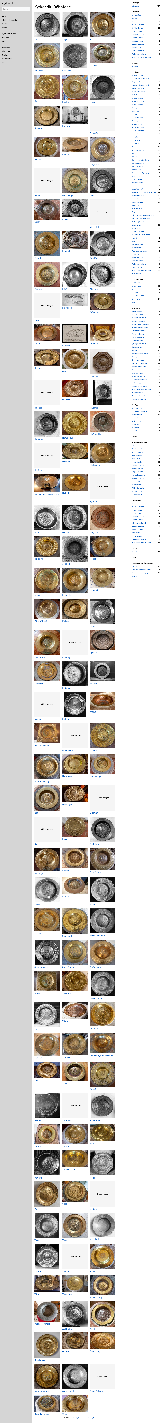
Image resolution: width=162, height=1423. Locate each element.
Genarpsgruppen (138, 147)
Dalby (37, 196)
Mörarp (93, 750)
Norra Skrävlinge (42, 781)
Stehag (37, 934)
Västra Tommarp (42, 1324)
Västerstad (67, 1294)
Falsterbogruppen (138, 131)
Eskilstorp (94, 227)
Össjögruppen (137, 212)
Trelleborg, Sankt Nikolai (101, 1056)
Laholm (93, 626)
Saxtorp (65, 870)
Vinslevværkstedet (138, 396)
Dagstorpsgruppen (138, 127)
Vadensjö (66, 1120)
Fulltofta (66, 345)
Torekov (38, 1058)
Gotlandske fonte (138, 150)
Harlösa (38, 470)
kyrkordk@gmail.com (79, 1418)
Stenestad (67, 936)
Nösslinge (67, 804)
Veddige (94, 1178)
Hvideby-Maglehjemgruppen (142, 173)
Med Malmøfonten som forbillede (144, 192)
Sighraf (134, 238)
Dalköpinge (67, 196)
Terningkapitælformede (140, 251)
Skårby (93, 905)
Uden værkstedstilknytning (141, 57)
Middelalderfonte (138, 196)
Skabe (134, 302)
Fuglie (37, 343)
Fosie (36, 320)
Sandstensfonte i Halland (141, 235)
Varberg (38, 1178)
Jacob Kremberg (138, 31)
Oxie (36, 844)
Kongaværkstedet (138, 360)
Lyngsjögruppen (137, 183)
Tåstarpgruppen (137, 383)
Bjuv (36, 101)
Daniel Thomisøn (138, 25)
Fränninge (94, 312)
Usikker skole (136, 274)
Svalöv (37, 993)
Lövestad (94, 683)
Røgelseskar (136, 299)
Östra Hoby (95, 1351)
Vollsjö (37, 1271)
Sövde (37, 1029)
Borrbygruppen (137, 108)
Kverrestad (67, 595)
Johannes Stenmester (139, 411)
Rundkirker (135, 424)
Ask (92, 39)
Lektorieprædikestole (139, 523)
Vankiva (38, 1146)
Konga (93, 559)
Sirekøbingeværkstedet (140, 376)
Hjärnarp (94, 501)
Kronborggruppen (138, 38)
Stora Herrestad (97, 936)
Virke (36, 1240)
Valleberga (95, 1120)
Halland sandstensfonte (140, 160)
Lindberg (66, 657)
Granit (134, 153)
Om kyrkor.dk (93, 1418)
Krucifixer (135, 566)
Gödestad (66, 399)
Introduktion (7, 59)
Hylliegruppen (137, 176)
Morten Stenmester (138, 199)
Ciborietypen (136, 121)
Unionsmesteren (137, 393)
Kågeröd (94, 590)
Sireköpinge (95, 872)
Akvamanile (136, 283)
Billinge (93, 66)
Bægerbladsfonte (138, 88)
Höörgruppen (136, 170)
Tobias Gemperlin (138, 51)
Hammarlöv (95, 434)
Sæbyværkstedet (138, 373)
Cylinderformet (137, 124)
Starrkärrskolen (137, 244)
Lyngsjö (93, 652)
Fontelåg (135, 137)
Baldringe (38, 71)
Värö (36, 1294)
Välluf (93, 1271)
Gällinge (38, 408)
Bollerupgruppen (138, 105)
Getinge (38, 368)
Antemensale (136, 286)
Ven (36, 1209)
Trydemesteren (137, 267)
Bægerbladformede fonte (140, 85)
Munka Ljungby (41, 745)
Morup (93, 712)
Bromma (38, 128)
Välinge (65, 1271)
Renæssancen (137, 47)
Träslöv (65, 1083)
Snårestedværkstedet (139, 380)
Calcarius (135, 114)
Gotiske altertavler (138, 28)
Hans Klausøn (137, 455)
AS (133, 21)
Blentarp (66, 102)
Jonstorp (66, 564)
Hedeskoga (95, 465)
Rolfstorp (94, 844)
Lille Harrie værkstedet (140, 363)
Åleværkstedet (137, 311)
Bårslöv (37, 159)
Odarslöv (94, 813)
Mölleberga (67, 750)
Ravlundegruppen (138, 222)
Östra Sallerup (96, 1391)
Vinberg (93, 1209)
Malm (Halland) (137, 189)
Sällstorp (66, 993)
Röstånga (38, 873)
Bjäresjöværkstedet (138, 321)
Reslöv (65, 839)
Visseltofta (95, 1239)
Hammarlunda (69, 438)
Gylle (64, 371)
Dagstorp (94, 164)
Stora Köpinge (41, 967)
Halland (5, 24)
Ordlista (5, 55)
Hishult (65, 493)
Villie (64, 1204)
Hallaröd (94, 408)
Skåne (4, 28)
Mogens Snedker (138, 472)
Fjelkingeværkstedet (139, 344)
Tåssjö (93, 1089)
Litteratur (6, 51)
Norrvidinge (95, 776)
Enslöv (65, 220)
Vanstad (66, 1146)
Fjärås (65, 289)
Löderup (66, 688)
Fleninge (94, 289)
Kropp (37, 595)
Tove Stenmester (138, 261)
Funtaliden (135, 144)
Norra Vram (67, 776)
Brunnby (66, 126)
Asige (64, 39)
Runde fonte (136, 228)
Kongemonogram (138, 296)
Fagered (66, 251)
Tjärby (65, 1021)
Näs (36, 813)
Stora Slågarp (68, 967)
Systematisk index (9, 34)
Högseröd (94, 532)
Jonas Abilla (136, 513)
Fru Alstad (67, 308)
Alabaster (135, 18)
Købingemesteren (138, 34)
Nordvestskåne (137, 205)
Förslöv (93, 258)
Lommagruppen (137, 41)
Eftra (92, 196)
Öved (64, 1414)
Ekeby (37, 222)
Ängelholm (67, 1329)
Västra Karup (96, 1297)
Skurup (65, 896)
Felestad (38, 289)
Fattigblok (135, 293)
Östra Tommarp (41, 1414)
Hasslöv (66, 462)
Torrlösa (66, 1058)
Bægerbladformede (138, 82)
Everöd (37, 258)
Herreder (5, 38)
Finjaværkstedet (137, 341)
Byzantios (135, 111)
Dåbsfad (135, 66)
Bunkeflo (94, 133)
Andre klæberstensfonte (140, 79)
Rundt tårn (135, 428)
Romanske (135, 370)
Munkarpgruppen (138, 202)
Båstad (65, 154)
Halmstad (39, 439)
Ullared (37, 1120)
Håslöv (65, 532)
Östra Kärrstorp (41, 1391)
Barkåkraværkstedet (139, 318)
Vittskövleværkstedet (139, 399)
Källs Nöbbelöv (41, 621)
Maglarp (38, 719)
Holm (36, 532)
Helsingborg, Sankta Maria (46, 494)
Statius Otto (136, 481)
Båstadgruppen (137, 95)
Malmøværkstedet (138, 44)
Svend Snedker (137, 248)
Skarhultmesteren (138, 478)
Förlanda (94, 343)
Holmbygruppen (137, 166)
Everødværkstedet (138, 337)
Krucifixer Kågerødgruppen (141, 570)
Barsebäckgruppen (138, 92)
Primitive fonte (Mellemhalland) (143, 215)
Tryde (37, 1081)
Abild (36, 39)
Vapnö (93, 1143)
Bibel (133, 289)
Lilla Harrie (39, 657)
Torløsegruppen (137, 257)
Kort (4, 41)
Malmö (65, 719)
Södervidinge (96, 998)
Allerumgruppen (137, 75)
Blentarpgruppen (138, 101)
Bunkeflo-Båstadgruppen (140, 324)
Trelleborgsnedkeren (139, 54)
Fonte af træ (136, 134)
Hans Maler (136, 459)
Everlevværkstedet (138, 334)
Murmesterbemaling (139, 367)
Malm (134, 186)
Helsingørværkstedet (139, 357)
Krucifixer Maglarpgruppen (141, 573)
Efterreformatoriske (139, 331)
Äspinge (94, 1329)
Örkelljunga (39, 1360)
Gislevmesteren (137, 347)
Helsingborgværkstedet (140, 354)
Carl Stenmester (137, 118)
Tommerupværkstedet (139, 386)
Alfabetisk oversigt (9, 20)
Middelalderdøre (137, 415)
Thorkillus (135, 254)
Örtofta (65, 1351)
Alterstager (136, 6)
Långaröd (38, 684)
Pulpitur (134, 552)
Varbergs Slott (69, 1169)
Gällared (94, 376)
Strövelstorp (95, 967)
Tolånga (94, 1028)
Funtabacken (136, 140)
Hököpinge (39, 559)
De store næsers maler (140, 328)
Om (3, 63)
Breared (93, 102)
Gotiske (134, 350)
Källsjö (65, 621)
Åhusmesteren (137, 15)
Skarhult (38, 905)
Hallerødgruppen (138, 163)
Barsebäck (67, 71)
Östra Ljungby (68, 1391)
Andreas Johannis (138, 314)
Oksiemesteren (137, 209)
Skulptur (135, 576)
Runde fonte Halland (139, 231)
